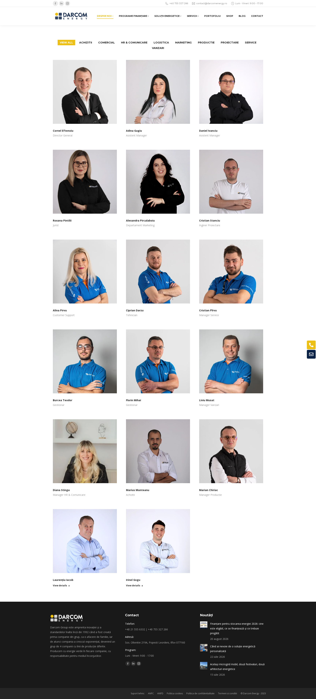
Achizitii (85, 42)
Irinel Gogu (133, 580)
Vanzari (158, 48)
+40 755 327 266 (179, 3)
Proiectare (230, 42)
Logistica (161, 42)
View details (60, 585)
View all (66, 42)
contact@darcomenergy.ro (211, 3)
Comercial (106, 42)
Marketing (183, 42)
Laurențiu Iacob (63, 580)
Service (250, 42)
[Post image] (203, 625)
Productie (206, 42)
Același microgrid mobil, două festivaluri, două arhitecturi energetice (237, 666)
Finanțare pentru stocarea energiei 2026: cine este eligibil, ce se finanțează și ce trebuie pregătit (237, 628)
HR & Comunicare (134, 42)
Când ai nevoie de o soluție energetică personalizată (232, 649)
